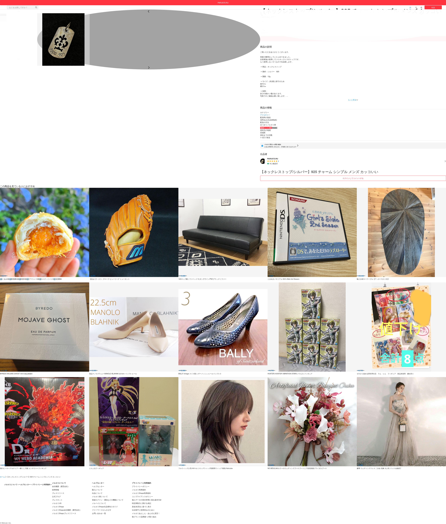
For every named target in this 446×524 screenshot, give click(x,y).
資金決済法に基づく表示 (141, 506)
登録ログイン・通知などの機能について (107, 500)
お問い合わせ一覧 (99, 513)
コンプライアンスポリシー (142, 496)
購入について (97, 489)
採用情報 (55, 489)
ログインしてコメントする (353, 178)
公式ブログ (56, 496)
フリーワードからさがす (101, 510)
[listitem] (353, 161)
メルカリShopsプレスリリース (64, 513)
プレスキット (57, 500)
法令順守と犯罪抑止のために (143, 510)
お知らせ (410, 7)
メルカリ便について (100, 496)
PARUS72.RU (223, 2)
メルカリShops (58, 506)
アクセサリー (265, 115)
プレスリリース (58, 493)
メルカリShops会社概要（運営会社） (66, 510)
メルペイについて (99, 503)
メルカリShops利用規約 (141, 493)
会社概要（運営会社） (60, 486)
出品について (97, 493)
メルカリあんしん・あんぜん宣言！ (146, 513)
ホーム (2, 477)
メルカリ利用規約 (139, 489)
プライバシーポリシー (140, 486)
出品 (433, 7)
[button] (36, 7)
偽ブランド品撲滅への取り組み (144, 516)
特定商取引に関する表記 (141, 503)
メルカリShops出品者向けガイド (105, 506)
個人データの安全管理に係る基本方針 (147, 500)
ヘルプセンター (98, 486)
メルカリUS (56, 503)
